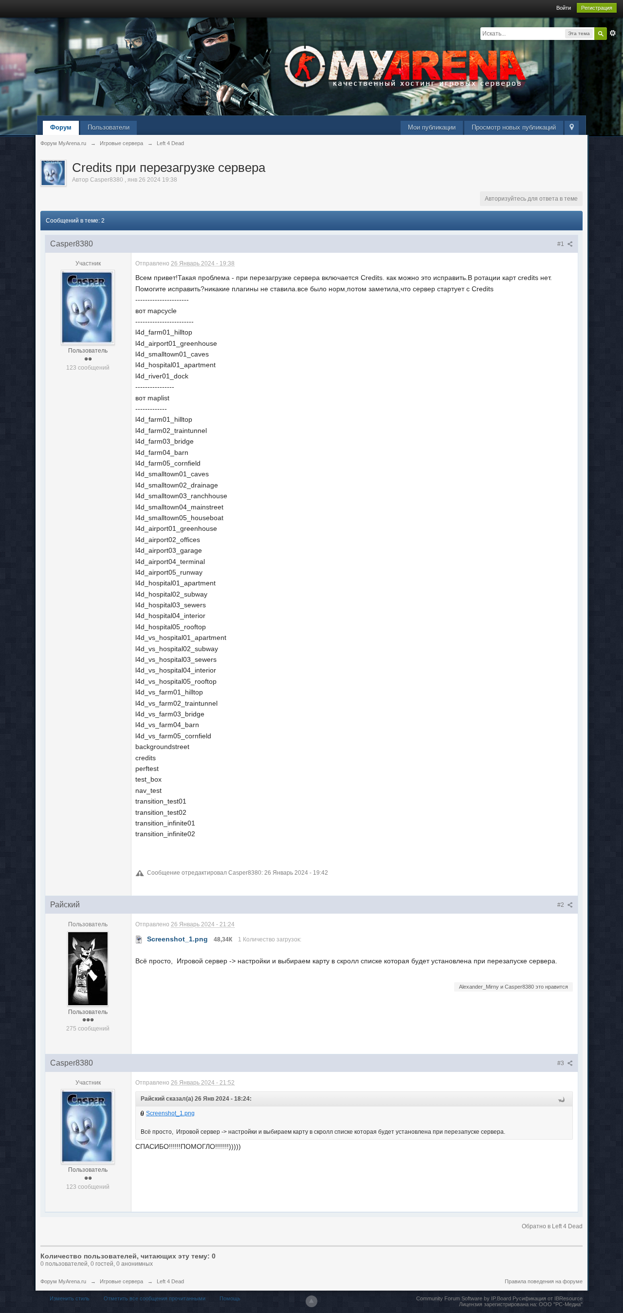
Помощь (230, 1298)
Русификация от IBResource (547, 1298)
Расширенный (613, 33)
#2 (561, 904)
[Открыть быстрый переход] (572, 128)
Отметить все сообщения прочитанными (154, 1298)
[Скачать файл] (139, 939)
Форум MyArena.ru (63, 1281)
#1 (561, 244)
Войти (563, 8)
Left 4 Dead (170, 1281)
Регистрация (596, 8)
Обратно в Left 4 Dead (552, 1226)
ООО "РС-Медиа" (561, 1304)
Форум (61, 127)
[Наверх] (311, 1301)
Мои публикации (432, 127)
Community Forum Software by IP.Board (463, 1298)
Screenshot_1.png (170, 1113)
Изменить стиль (70, 1298)
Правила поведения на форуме (544, 1281)
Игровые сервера (121, 1281)
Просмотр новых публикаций (514, 127)
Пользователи (108, 127)
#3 (561, 1063)
